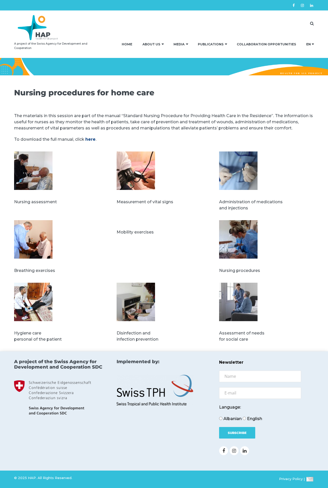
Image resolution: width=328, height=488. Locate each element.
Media (178, 44)
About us (151, 44)
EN (308, 44)
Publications (210, 44)
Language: (230, 407)
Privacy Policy (291, 479)
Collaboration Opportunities (266, 44)
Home (127, 44)
